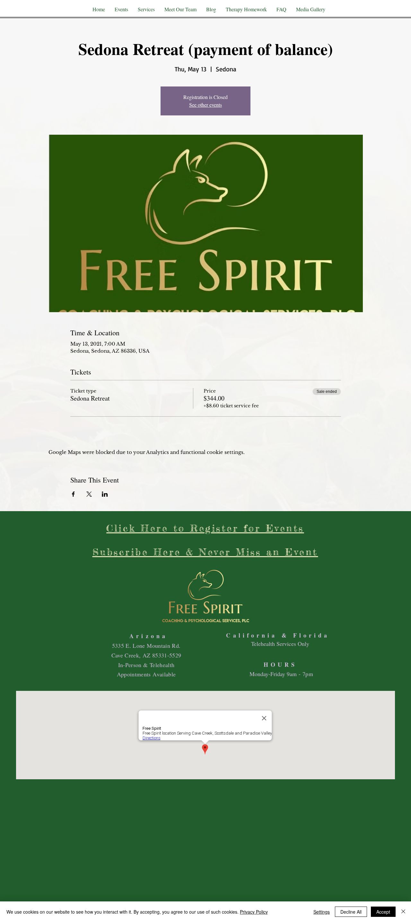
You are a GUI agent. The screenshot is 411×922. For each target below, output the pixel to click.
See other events (205, 104)
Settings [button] (321, 911)
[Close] (403, 912)
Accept (383, 911)
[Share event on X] (89, 494)
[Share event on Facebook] (73, 494)
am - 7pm (301, 674)
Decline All (351, 911)
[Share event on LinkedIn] (105, 494)
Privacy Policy (254, 911)
